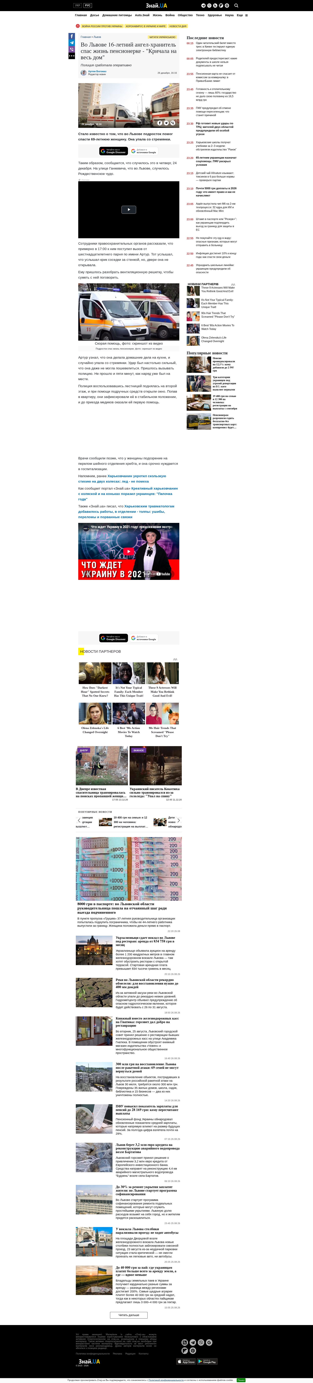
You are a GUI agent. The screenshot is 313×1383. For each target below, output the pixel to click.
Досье (94, 15)
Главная (81, 15)
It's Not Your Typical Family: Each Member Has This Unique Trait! (128, 691)
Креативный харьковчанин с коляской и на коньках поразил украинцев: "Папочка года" (128, 493)
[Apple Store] (186, 1361)
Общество (185, 15)
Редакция (130, 1353)
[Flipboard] (221, 5)
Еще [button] (240, 15)
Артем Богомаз (97, 71)
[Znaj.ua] (156, 5)
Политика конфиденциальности (93, 1353)
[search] (236, 5)
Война (170, 15)
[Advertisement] (128, 430)
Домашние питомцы (117, 15)
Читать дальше (129, 1315)
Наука (229, 15)
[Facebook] (71, 36)
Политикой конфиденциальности (166, 1380)
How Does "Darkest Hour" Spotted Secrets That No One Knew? (95, 691)
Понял (241, 1380)
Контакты (144, 1353)
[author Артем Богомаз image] (84, 73)
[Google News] (209, 1342)
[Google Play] (207, 1361)
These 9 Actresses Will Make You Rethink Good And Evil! (162, 691)
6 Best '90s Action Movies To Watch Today (129, 732)
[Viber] (209, 5)
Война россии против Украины (102, 26)
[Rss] (215, 5)
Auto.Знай (142, 15)
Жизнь (157, 15)
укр (77, 5)
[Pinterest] (227, 5)
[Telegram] (203, 5)
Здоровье (215, 15)
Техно (200, 15)
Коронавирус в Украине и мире (146, 26)
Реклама (117, 1353)
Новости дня (178, 26)
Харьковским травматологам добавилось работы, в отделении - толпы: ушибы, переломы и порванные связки (126, 511)
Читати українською (162, 37)
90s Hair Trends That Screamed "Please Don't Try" (162, 732)
